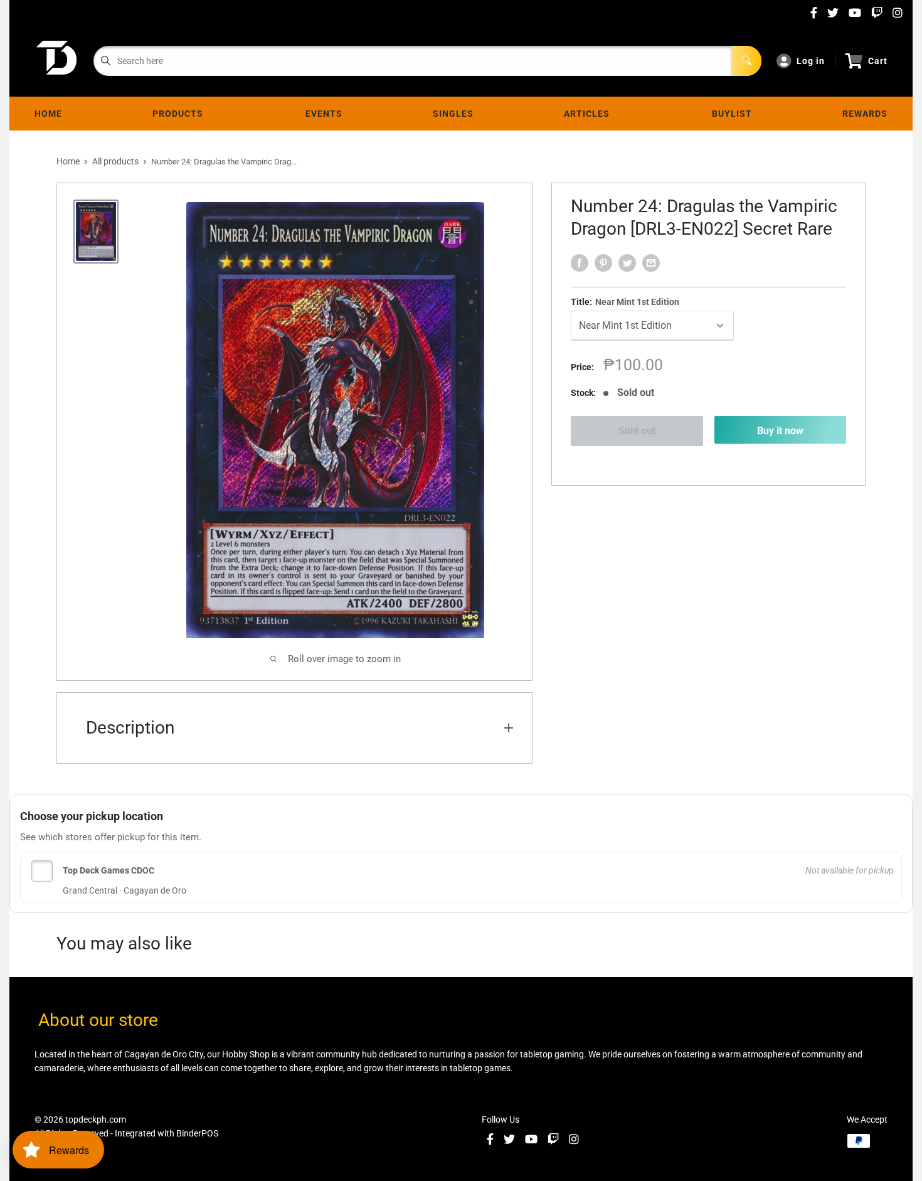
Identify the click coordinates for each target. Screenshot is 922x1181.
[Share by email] (651, 263)
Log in (811, 61)
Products (180, 114)
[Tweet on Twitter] (627, 263)
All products (115, 161)
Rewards (865, 114)
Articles (589, 114)
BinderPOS (197, 1133)
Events (323, 114)
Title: (625, 301)
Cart (878, 61)
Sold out (636, 431)
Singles (453, 114)
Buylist (732, 114)
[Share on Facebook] (579, 263)
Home (48, 114)
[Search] (746, 61)
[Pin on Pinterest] (603, 263)
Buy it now (780, 431)
